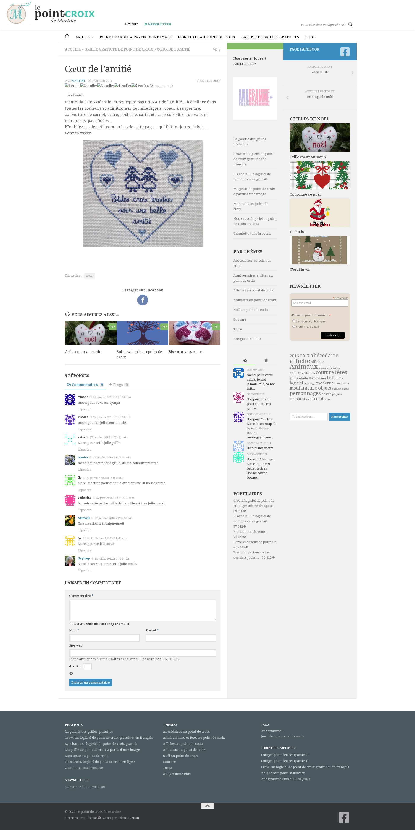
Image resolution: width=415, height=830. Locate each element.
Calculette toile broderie (252, 234)
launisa (83, 457)
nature (309, 388)
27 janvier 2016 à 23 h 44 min (113, 518)
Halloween (317, 378)
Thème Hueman (128, 817)
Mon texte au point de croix (206, 37)
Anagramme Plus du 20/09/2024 (285, 779)
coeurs (90, 275)
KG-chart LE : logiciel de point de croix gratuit (252, 176)
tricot (318, 398)
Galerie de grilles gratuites (270, 37)
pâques (337, 394)
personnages (305, 393)
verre (327, 399)
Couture (132, 24)
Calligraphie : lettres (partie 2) (284, 755)
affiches (317, 362)
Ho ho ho (297, 232)
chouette (333, 367)
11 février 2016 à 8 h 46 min (109, 538)
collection (308, 373)
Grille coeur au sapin (83, 351)
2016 (294, 356)
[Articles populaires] (266, 360)
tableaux (306, 399)
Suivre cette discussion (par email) (101, 624)
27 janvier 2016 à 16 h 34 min (112, 417)
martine (79, 80)
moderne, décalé (307, 326)
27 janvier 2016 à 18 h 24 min (112, 457)
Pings (120, 385)
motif (295, 388)
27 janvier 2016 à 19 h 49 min (105, 477)
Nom (74, 630)
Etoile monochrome (249, 532)
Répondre (84, 409)
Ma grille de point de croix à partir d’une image (254, 191)
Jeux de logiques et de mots (282, 736)
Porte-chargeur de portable (254, 542)
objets (324, 388)
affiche (300, 361)
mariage (309, 383)
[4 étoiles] (123, 86)
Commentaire (81, 596)
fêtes (341, 372)
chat (322, 367)
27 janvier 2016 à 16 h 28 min (112, 397)
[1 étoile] (72, 86)
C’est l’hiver (300, 269)
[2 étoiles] (88, 86)
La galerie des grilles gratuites (249, 141)
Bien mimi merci (260, 448)
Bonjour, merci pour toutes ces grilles (259, 403)
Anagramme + (272, 731)
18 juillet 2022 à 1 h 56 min (112, 558)
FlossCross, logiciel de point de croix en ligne (255, 221)
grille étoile (299, 378)
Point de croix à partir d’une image (136, 37)
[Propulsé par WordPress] (99, 817)
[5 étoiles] (140, 86)
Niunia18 (84, 518)
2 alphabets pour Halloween (283, 773)
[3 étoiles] (106, 86)
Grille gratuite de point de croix (119, 49)
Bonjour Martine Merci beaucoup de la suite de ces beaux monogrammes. (261, 428)
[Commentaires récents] (244, 360)
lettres (335, 378)
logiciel (296, 383)
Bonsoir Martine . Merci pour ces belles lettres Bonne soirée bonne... (260, 468)
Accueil (73, 49)
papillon (336, 388)
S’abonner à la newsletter (85, 787)
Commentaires (87, 385)
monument (342, 383)
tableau (295, 399)
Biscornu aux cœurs (186, 351)
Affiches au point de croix (253, 290)
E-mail (152, 630)
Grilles (83, 37)
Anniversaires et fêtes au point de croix (253, 278)
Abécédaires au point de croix (252, 263)
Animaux (304, 366)
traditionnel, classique (311, 321)
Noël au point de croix (250, 310)
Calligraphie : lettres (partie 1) (284, 761)
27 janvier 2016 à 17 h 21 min (109, 437)
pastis (345, 388)
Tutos (311, 37)
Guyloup (84, 558)
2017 (305, 356)
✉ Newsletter (158, 24)
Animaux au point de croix (254, 300)
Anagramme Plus (247, 339)
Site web (76, 645)
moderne (325, 383)
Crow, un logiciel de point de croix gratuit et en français (253, 159)
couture (325, 372)
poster (326, 394)
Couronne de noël (305, 194)
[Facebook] (345, 52)
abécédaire (324, 356)
